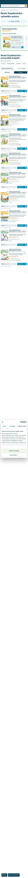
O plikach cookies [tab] (21, 426)
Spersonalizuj (13, 455)
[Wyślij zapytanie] (26, 6)
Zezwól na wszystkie (14, 450)
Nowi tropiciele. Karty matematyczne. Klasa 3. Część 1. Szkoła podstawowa (17, 77)
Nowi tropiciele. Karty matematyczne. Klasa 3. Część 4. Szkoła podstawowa (17, 116)
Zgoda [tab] (4, 426)
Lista (21, 72)
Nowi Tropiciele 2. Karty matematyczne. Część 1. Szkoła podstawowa (17, 173)
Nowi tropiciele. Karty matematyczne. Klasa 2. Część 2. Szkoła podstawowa (17, 135)
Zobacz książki (14, 21)
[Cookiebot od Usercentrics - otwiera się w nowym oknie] (20, 422)
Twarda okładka (10, 63)
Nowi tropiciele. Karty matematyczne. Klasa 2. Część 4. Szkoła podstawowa (17, 154)
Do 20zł (3, 63)
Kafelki (8, 72)
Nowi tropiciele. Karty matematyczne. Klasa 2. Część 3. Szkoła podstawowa (17, 231)
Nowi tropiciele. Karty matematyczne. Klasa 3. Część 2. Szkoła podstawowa (17, 192)
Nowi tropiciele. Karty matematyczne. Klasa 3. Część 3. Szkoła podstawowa (17, 96)
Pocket (24, 63)
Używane (18, 63)
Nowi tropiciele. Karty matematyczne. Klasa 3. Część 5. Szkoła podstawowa (17, 212)
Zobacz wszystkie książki (9, 33)
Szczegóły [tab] (12, 426)
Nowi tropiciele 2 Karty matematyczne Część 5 (15, 250)
